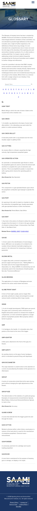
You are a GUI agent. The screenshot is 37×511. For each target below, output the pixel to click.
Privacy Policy (14, 502)
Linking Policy (23, 504)
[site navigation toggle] (33, 2)
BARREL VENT (15, 231)
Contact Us (23, 502)
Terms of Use (13, 504)
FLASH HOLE (25, 231)
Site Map (18, 506)
